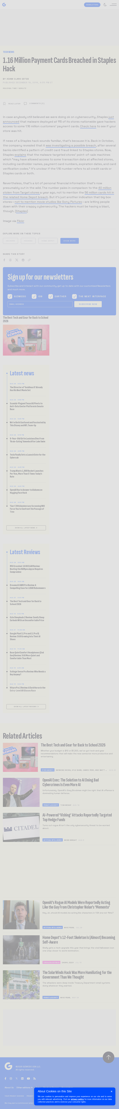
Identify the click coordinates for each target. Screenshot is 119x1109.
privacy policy (77, 1099)
